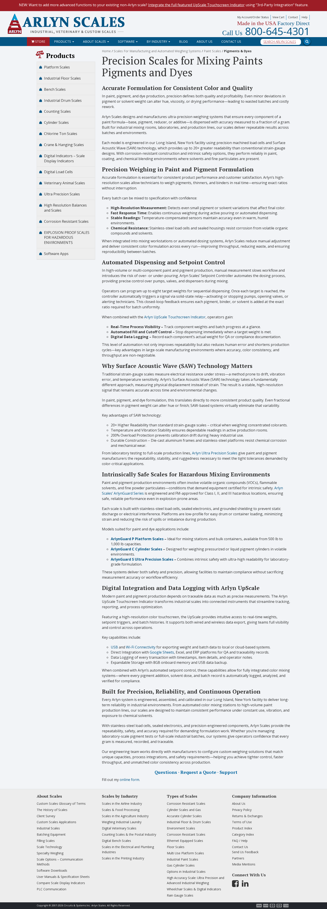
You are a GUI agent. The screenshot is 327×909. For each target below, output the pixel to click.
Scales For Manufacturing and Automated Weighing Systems (157, 51)
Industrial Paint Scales (182, 859)
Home (106, 51)
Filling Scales (46, 841)
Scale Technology (49, 847)
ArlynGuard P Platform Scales (137, 538)
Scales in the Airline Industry (122, 803)
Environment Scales (181, 828)
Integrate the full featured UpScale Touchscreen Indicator (196, 4)
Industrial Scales (48, 828)
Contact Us (231, 41)
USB (114, 647)
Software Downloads (52, 870)
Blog (183, 41)
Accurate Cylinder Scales (184, 816)
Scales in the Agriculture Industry (125, 816)
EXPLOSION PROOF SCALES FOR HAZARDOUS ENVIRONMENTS (66, 237)
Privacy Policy (242, 810)
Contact (293, 17)
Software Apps (56, 253)
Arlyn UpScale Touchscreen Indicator (175, 317)
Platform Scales (57, 67)
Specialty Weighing (50, 853)
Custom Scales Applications (56, 822)
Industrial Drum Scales (63, 100)
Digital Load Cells (58, 171)
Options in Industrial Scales (186, 871)
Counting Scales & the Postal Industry (129, 834)
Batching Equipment (51, 834)
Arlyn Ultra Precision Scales (214, 453)
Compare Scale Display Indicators (61, 883)
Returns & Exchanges (247, 816)
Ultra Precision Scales (62, 194)
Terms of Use (242, 822)
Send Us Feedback (245, 852)
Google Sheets (162, 652)
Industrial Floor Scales (62, 78)
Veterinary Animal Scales (64, 183)
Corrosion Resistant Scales (66, 221)
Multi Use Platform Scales (185, 853)
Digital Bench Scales (116, 841)
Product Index (242, 828)
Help (305, 17)
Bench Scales (55, 89)
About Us (204, 41)
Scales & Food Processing (120, 810)
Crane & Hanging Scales (64, 144)
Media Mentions (243, 864)
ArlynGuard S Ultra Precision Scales (142, 559)
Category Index (243, 834)
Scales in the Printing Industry (123, 858)
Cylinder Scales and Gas (184, 810)
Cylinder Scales (56, 122)
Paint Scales (212, 51)
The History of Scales (52, 810)
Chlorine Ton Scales (60, 133)
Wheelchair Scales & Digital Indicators (194, 889)
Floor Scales (175, 847)
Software (126, 41)
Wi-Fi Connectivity (140, 647)
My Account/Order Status (253, 17)
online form (129, 779)
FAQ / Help (240, 841)
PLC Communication (51, 889)
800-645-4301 (266, 31)
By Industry (157, 41)
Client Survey (46, 816)
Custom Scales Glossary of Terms (61, 803)
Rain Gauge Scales (180, 895)
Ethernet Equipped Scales (185, 841)
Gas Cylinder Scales (181, 865)
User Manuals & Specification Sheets (63, 877)
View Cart (278, 17)
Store (39, 41)
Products (63, 41)
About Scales (95, 41)
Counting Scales (57, 111)
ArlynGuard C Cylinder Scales (136, 549)
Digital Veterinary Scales (119, 828)
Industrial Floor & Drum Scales (189, 822)
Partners (238, 858)
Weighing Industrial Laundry (121, 822)
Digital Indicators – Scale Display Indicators (64, 158)
